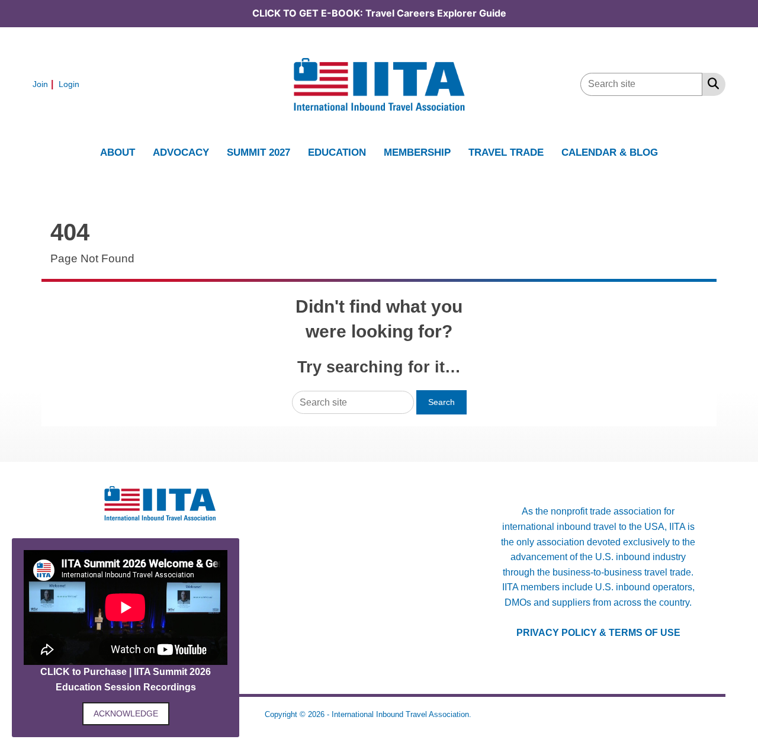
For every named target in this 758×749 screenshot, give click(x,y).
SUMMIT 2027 (258, 152)
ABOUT (117, 152)
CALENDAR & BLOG (609, 152)
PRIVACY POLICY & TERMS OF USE (598, 633)
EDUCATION (337, 152)
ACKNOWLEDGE (126, 713)
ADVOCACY (181, 152)
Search (441, 402)
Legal (484, 714)
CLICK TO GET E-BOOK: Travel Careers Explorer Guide (379, 13)
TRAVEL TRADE (506, 152)
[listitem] (44, 84)
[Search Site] (711, 83)
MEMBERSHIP (417, 152)
